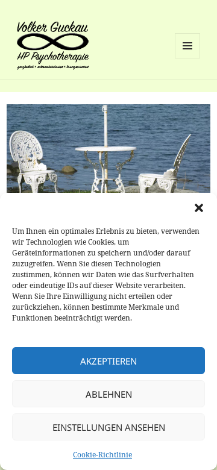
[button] (199, 208)
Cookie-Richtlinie (102, 455)
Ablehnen (109, 394)
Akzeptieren (108, 361)
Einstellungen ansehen (108, 427)
